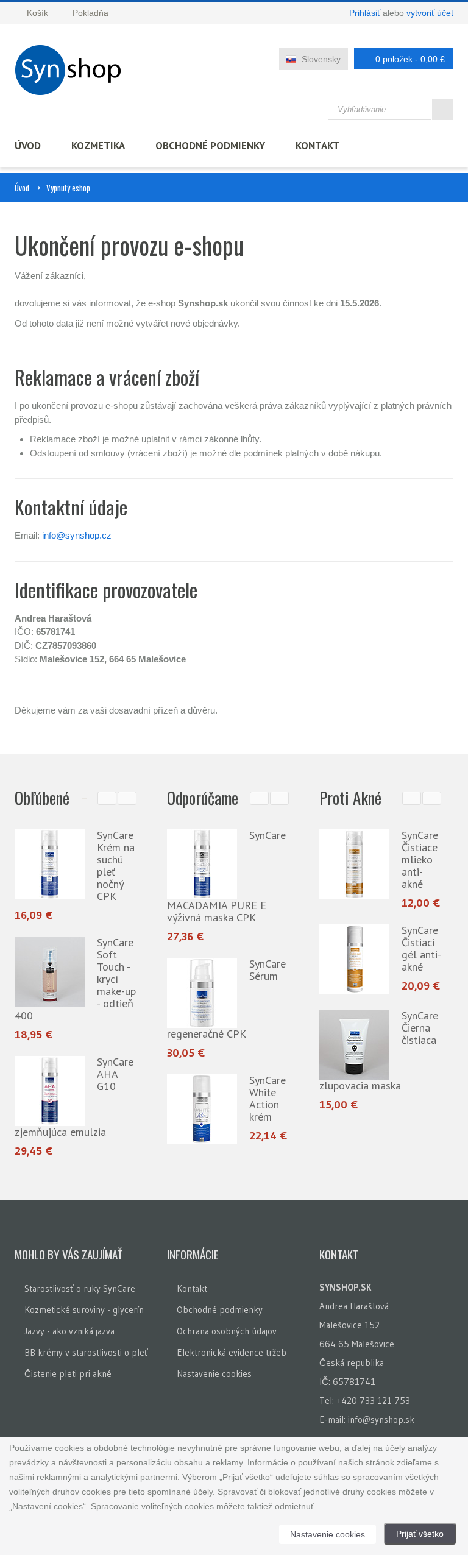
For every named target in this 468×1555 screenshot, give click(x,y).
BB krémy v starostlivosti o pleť (86, 1352)
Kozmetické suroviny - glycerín (84, 1310)
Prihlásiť (364, 13)
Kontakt (317, 145)
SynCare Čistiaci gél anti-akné (421, 948)
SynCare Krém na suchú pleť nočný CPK (116, 865)
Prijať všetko (420, 1534)
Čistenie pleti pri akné (68, 1374)
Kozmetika (98, 145)
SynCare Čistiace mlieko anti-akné (420, 859)
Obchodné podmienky (210, 145)
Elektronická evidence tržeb (231, 1352)
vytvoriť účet (429, 13)
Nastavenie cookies (214, 1374)
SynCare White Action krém (217, 1098)
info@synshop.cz (77, 535)
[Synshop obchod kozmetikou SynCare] (72, 70)
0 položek (410, 59)
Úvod (28, 145)
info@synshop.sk (381, 1419)
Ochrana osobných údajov (227, 1331)
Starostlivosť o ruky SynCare (79, 1288)
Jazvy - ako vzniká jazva (69, 1331)
